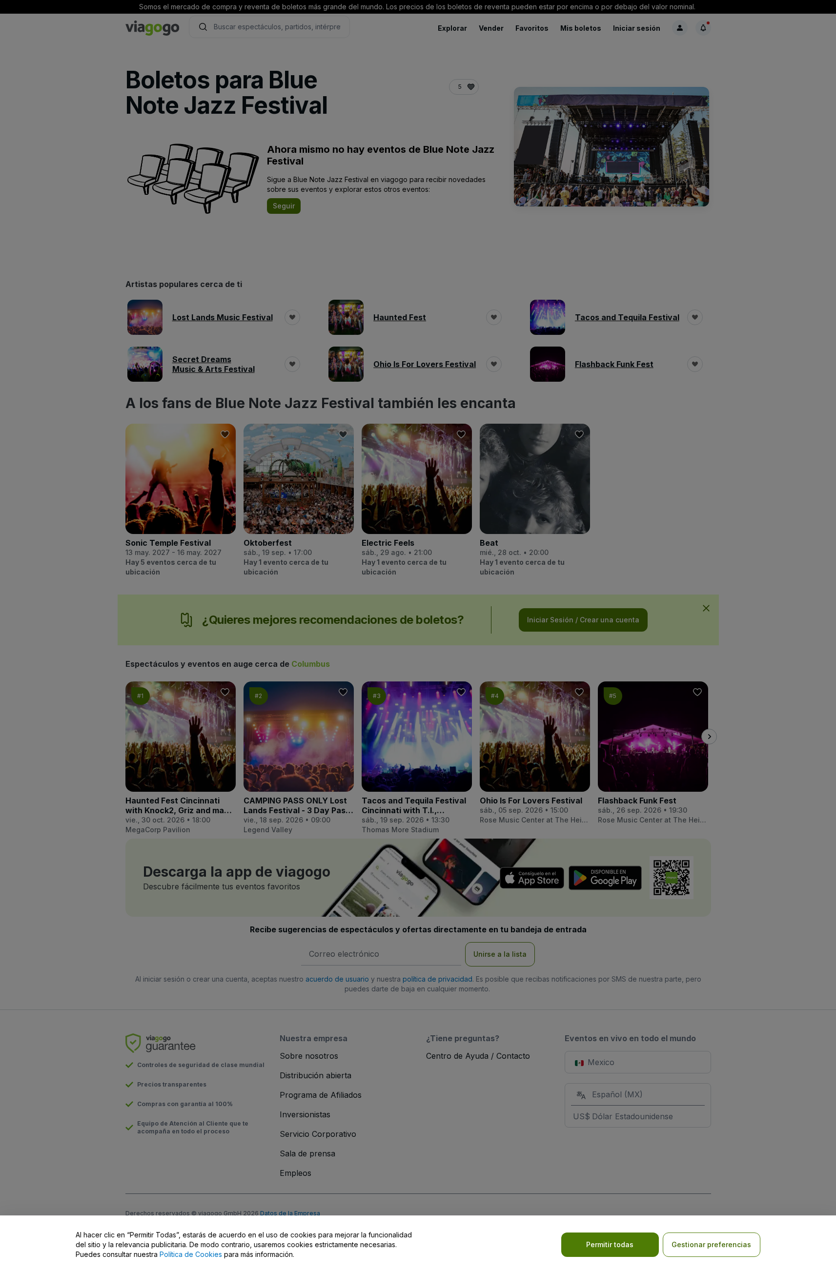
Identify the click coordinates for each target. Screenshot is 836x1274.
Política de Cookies (191, 1254)
